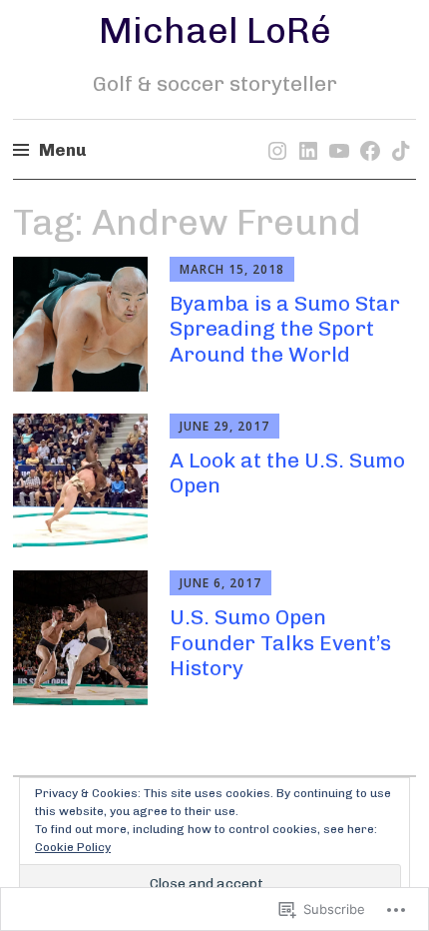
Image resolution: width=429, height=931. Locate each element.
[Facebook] (366, 131)
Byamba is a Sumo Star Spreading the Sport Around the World (285, 328)
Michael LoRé (215, 30)
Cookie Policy (73, 847)
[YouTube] (335, 131)
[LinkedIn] (304, 131)
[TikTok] (397, 131)
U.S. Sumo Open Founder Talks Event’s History (280, 641)
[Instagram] (273, 131)
